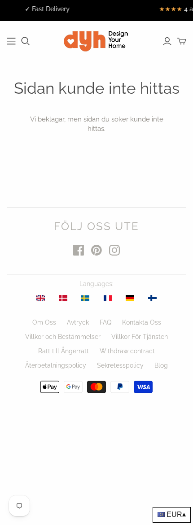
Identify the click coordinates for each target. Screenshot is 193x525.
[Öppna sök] (25, 41)
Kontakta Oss (141, 322)
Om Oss (44, 322)
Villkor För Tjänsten (139, 336)
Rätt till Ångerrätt (63, 351)
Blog (161, 365)
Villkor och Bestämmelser (63, 336)
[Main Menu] (11, 41)
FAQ (105, 322)
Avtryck (78, 322)
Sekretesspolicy (120, 365)
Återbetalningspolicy (55, 365)
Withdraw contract (127, 351)
